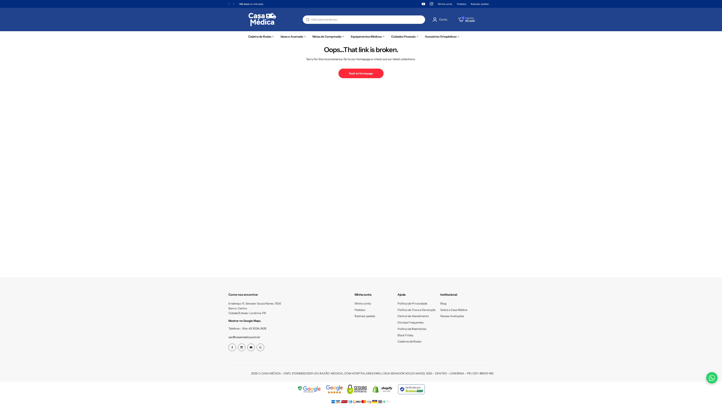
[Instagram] (431, 4)
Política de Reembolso (411, 329)
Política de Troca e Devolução (416, 310)
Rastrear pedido (480, 3)
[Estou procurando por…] (308, 19)
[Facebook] (232, 347)
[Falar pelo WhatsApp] (711, 377)
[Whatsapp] (260, 347)
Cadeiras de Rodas (409, 341)
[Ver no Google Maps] (334, 389)
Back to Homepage (361, 73)
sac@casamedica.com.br (244, 337)
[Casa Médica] (262, 20)
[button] (228, 4)
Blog (443, 303)
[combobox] (364, 19)
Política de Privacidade (412, 303)
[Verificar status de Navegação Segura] (309, 389)
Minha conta (445, 3)
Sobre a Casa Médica (453, 310)
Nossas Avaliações (452, 316)
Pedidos (461, 3)
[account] (436, 19)
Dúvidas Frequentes (410, 322)
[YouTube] (423, 4)
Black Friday (405, 335)
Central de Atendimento (413, 316)
